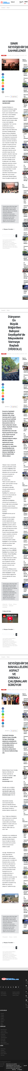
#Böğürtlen (4, 604)
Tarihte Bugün (4, 1037)
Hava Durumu (4, 1029)
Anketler (2, 1050)
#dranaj (10, 937)
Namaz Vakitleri (4, 1032)
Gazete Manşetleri (5, 1043)
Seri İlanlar (3, 1040)
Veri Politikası (4, 995)
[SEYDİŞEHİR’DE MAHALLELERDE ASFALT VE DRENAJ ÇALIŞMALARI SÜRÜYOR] (10, 698)
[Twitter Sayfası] (4, 987)
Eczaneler (3, 1034)
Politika (2, 1016)
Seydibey (4, 493)
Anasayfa (3, 7)
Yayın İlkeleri (3, 993)
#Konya (15, 604)
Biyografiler (3, 1052)
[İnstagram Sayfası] (6, 987)
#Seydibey (4, 607)
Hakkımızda (3, 992)
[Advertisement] (14, 26)
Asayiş (2, 1021)
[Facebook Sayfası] (1, 987)
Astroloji (2, 1055)
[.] (10, 187)
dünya (10, 569)
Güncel (13, 2)
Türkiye (8, 7)
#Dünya (10, 604)
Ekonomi (3, 1020)
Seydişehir (5, 513)
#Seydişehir (5, 605)
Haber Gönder (16, 995)
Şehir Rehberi (4, 1042)
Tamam (20, 1069)
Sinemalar (3, 1039)
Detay (14, 1069)
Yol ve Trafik (3, 1031)
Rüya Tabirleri (4, 1053)
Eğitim (2, 1024)
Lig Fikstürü (3, 1036)
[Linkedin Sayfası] (11, 987)
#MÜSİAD (11, 605)
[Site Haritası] (16, 987)
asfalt (13, 791)
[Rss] (14, 987)
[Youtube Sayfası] (9, 987)
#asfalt (15, 937)
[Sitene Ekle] (19, 987)
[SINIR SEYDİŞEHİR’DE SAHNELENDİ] (10, 64)
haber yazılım (3, 1069)
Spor (2, 1023)
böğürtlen (10, 468)
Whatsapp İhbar (16, 993)
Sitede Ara (3, 1048)
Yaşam (2, 1018)
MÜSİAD (14, 550)
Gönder (16, 235)
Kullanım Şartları (16, 992)
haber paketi (3, 1067)
